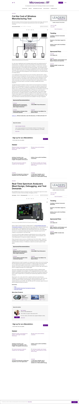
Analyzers (14, 13)
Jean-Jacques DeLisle (16, 26)
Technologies (24, 8)
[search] (14, 2)
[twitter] (29, 29)
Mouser (52, 26)
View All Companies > (59, 29)
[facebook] (26, 29)
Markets (30, 8)
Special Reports (46, 8)
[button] (12, 2)
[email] (33, 29)
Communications (54, 8)
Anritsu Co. (14, 115)
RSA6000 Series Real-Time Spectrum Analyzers (25, 288)
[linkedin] (28, 29)
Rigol (36, 225)
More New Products (18, 289)
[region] (39, 402)
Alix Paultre (14, 195)
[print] (47, 29)
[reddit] (31, 29)
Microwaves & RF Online (37, 8)
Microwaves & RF (24, 195)
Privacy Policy (30, 401)
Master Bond (53, 25)
